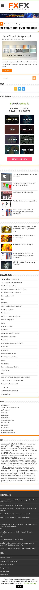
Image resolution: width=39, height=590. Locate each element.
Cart (2, 299)
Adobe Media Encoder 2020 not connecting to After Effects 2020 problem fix (23, 212)
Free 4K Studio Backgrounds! (16, 36)
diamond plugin (31, 461)
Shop (3, 374)
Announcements (15, 39)
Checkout (4, 303)
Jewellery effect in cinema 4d (21, 465)
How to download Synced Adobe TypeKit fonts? (15, 517)
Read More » (7, 70)
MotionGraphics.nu (7, 430)
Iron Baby (4, 330)
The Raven (4, 387)
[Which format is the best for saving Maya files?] (6, 265)
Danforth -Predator (7, 309)
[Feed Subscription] (38, 31)
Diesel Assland (5, 313)
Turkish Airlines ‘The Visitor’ (9, 390)
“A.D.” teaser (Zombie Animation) (11, 282)
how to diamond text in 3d (27, 463)
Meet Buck (4, 340)
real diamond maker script (12, 475)
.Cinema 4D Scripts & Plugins (10, 407)
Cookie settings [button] (30, 583)
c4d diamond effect (26, 446)
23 (15, 231)
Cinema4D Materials (7, 420)
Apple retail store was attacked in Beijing (13, 289)
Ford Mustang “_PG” (7, 319)
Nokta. (3, 360)
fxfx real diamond (14, 463)
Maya (5, 467)
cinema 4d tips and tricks (20, 460)
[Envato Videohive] (19, 15)
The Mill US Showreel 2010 (9, 384)
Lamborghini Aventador (8, 336)
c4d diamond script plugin (17, 448)
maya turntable (19, 473)
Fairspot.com (5, 425)
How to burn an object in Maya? (23, 244)
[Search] (34, 78)
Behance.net (5, 415)
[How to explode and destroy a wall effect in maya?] (6, 238)
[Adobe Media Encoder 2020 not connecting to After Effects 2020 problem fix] (6, 256)
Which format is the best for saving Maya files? (18, 548)
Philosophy (4, 363)
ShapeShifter (5, 370)
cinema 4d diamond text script (19, 453)
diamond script (5, 463)
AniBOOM (4, 412)
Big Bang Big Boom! (7, 296)
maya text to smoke (28, 470)
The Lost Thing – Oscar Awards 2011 (12, 380)
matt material (32, 465)
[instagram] (23, 89)
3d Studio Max (15, 444)
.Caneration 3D (6, 405)
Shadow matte (23, 478)
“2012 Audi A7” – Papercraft (10, 279)
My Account (4, 350)
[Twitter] (19, 89)
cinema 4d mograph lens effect (13, 455)
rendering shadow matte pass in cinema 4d (15, 477)
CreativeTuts (5, 422)
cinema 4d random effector (16, 456)
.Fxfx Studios (5, 410)
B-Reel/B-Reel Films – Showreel (11, 292)
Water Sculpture (6, 394)
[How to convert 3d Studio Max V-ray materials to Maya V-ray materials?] (6, 229)
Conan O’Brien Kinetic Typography (12, 306)
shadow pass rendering (12, 480)
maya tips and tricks (6, 473)
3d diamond (4, 444)
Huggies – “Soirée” (7, 326)
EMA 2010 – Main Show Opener (11, 316)
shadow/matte (15, 478)
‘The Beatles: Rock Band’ (8, 286)
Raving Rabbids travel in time (10, 367)
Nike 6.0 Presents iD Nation (9, 357)
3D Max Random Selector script (23, 192)
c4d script (7, 450)
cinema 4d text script (7, 460)
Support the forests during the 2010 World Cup (15, 377)
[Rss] (15, 89)
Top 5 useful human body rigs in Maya (25, 201)
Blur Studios (5, 417)
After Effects (7, 39)
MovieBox (4, 347)
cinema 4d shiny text (23, 458)
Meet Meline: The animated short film (12, 343)
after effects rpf (12, 446)
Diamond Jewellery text (20, 461)
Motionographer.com (8, 432)
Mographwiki (5, 427)
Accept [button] (19, 586)
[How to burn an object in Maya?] (6, 247)
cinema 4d (15, 450)
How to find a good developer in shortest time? (15, 514)
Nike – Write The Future (8, 353)
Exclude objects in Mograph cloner (14, 24)
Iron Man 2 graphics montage (10, 333)
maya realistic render (19, 468)
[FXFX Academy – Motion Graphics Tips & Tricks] (19, 6)
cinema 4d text (33, 458)
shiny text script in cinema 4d (27, 480)
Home (3, 323)
